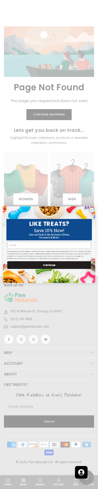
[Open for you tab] (81, 472)
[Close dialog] (91, 209)
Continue (49, 265)
